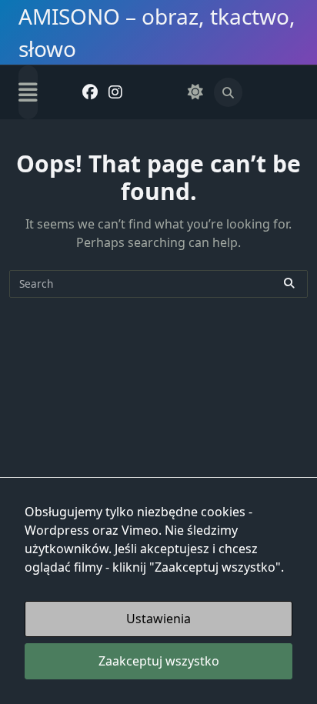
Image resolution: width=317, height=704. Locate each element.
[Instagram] (115, 93)
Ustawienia (158, 618)
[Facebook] (90, 93)
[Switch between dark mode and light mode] (195, 92)
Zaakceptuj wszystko (158, 660)
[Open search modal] (228, 92)
